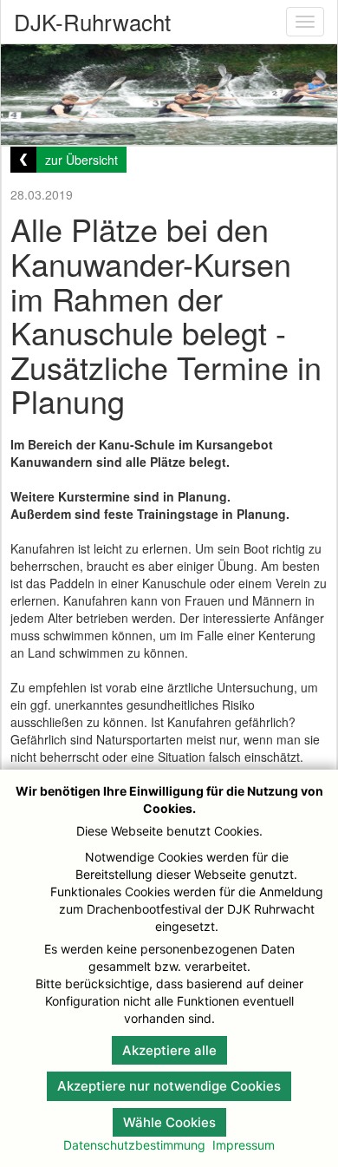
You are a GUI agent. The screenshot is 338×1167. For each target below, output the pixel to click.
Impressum (243, 1144)
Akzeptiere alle (169, 1050)
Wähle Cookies (169, 1122)
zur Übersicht (81, 159)
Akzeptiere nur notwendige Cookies (169, 1086)
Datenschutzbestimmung (134, 1144)
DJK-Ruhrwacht (92, 21)
